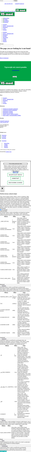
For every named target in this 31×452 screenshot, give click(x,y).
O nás (4, 102)
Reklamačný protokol (8, 111)
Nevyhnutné (4, 209)
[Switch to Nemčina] (5, 22)
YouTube (4, 138)
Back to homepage (4, 58)
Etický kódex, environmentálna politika (12, 115)
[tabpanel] (15, 248)
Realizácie (5, 100)
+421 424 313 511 (15, 70)
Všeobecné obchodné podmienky (10, 108)
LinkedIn (4, 136)
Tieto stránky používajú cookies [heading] (15, 163)
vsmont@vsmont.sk (19, 3)
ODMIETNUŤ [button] (15, 178)
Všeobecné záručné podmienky (10, 110)
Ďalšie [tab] (1, 439)
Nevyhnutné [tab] (3, 208)
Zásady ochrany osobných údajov (10, 114)
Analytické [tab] (2, 337)
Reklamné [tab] (2, 284)
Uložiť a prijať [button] (3, 451)
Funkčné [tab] (2, 419)
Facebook (4, 140)
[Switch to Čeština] (5, 19)
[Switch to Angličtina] (6, 20)
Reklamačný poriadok (8, 112)
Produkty (5, 98)
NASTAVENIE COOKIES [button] (15, 182)
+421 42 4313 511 (8, 3)
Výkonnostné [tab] (3, 444)
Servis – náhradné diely (8, 99)
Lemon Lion (8, 151)
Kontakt (5, 103)
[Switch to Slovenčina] (6, 18)
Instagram (4, 135)
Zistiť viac (15, 172)
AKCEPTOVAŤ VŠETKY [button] (15, 175)
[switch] (0, 285)
